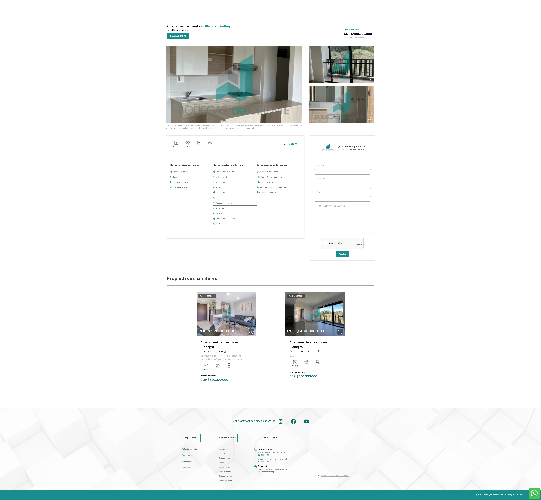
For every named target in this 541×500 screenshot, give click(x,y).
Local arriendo (225, 472)
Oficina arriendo (225, 481)
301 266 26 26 (263, 455)
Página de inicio (190, 449)
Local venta (223, 454)
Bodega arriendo (225, 476)
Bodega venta (224, 458)
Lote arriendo (224, 467)
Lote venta (223, 449)
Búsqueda (188, 462)
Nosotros (188, 455)
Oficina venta (224, 463)
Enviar (342, 254)
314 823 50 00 (263, 462)
